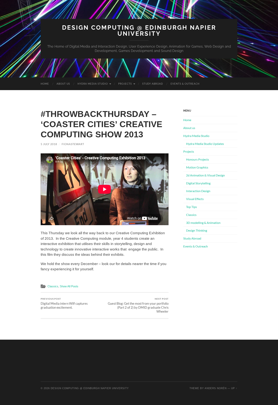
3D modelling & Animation (203, 222)
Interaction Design (198, 191)
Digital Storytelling (198, 183)
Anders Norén (216, 388)
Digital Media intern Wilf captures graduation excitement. (64, 303)
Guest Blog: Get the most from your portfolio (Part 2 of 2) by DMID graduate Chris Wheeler (138, 305)
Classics (52, 286)
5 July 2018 (49, 144)
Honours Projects (197, 159)
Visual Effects (195, 199)
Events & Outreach (185, 83)
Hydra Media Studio (93, 83)
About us (63, 83)
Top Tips (191, 207)
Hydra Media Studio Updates (205, 143)
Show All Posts (69, 286)
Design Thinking (196, 230)
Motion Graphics (197, 167)
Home (45, 83)
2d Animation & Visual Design (205, 175)
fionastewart (73, 144)
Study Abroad (152, 83)
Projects (125, 83)
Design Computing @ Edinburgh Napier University (139, 30)
